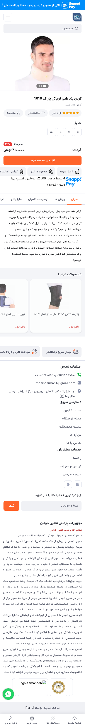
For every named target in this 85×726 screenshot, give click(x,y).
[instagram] (78, 484)
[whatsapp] (68, 484)
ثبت (11, 506)
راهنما (77, 458)
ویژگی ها (60, 199)
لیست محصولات (70, 426)
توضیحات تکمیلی (38, 199)
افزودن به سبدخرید (42, 160)
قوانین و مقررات (71, 466)
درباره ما (76, 435)
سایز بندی (16, 199)
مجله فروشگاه (72, 418)
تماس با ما (74, 443)
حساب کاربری (72, 410)
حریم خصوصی (72, 474)
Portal (30, 708)
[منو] (7, 17)
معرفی (74, 199)
